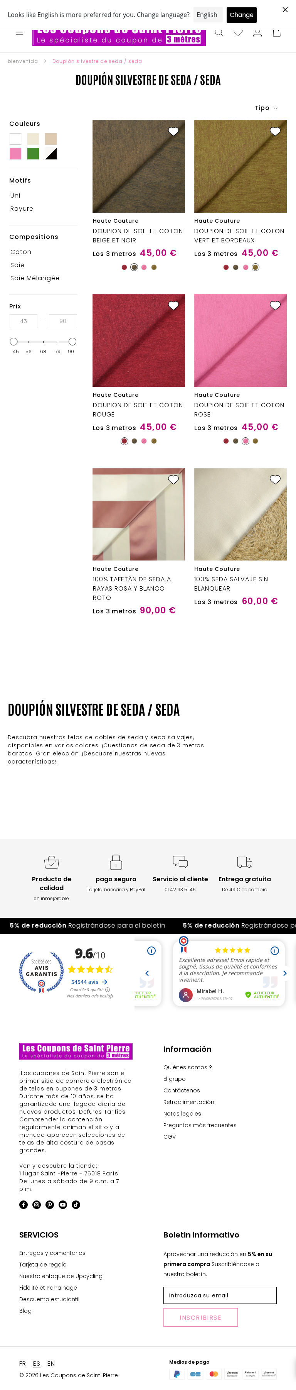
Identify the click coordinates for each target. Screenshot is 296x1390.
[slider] (14, 341)
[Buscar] (219, 32)
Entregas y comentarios (52, 1253)
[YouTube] (63, 1206)
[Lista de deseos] (238, 32)
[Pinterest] (49, 1206)
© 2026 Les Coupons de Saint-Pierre (68, 1375)
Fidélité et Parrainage (48, 1288)
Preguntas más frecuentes (200, 1125)
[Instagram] (36, 1206)
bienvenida (23, 61)
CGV (169, 1137)
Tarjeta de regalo (43, 1264)
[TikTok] (76, 1206)
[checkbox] (40, 195)
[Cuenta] (257, 33)
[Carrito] (276, 32)
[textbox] (23, 321)
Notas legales (182, 1113)
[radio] (124, 267)
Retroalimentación (188, 1102)
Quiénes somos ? (187, 1067)
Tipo (263, 107)
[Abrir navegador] (19, 32)
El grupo (174, 1079)
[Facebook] (23, 1206)
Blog (25, 1311)
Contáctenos (181, 1090)
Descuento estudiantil (49, 1299)
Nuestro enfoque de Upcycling (61, 1276)
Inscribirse (201, 1317)
